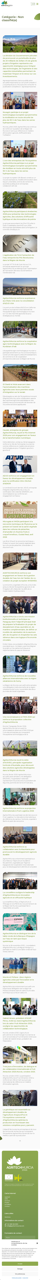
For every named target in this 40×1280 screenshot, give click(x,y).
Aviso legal (25, 1277)
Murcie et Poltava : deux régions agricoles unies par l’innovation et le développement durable (18, 979)
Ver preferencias (20, 1274)
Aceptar (20, 1263)
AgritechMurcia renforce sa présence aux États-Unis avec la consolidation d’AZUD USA (19, 300)
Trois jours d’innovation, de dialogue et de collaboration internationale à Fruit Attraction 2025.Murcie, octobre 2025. (20, 1069)
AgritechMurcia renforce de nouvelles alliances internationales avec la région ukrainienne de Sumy (19, 678)
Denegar (20, 1269)
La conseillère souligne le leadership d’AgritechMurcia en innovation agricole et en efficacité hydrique (18, 895)
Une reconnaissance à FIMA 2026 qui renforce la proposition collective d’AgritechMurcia (19, 719)
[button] (37, 1243)
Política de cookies (16, 1277)
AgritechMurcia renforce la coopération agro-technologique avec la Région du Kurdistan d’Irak (20, 344)
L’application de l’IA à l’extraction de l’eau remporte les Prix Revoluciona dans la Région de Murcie (18, 257)
